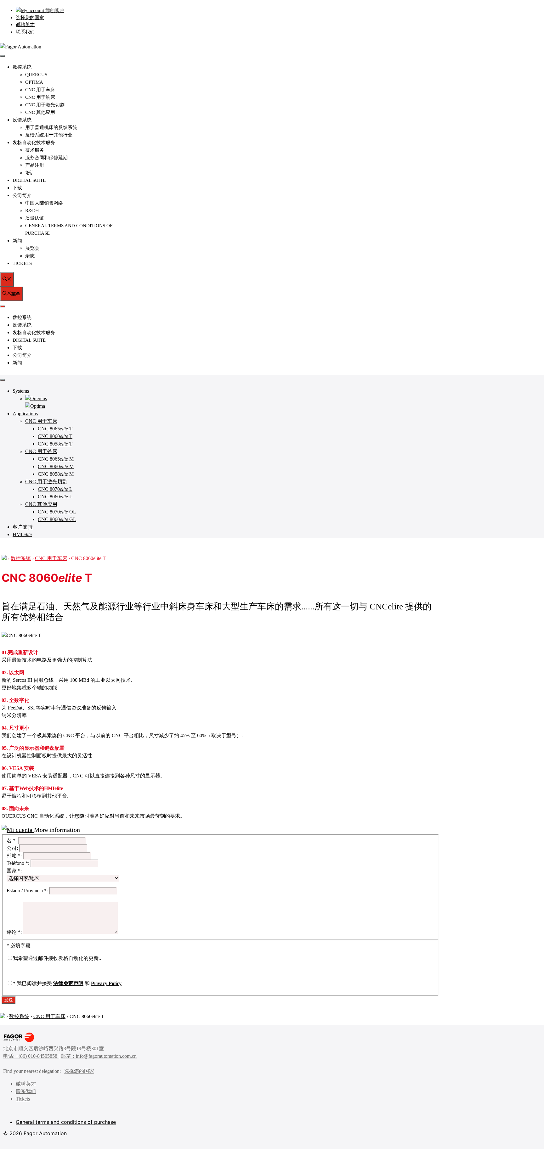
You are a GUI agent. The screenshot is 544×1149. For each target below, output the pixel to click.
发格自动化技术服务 (34, 142)
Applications (25, 413)
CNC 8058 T (55, 443)
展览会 (32, 248)
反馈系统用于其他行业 (48, 134)
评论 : (14, 932)
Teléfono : (18, 863)
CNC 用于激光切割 (45, 104)
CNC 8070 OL (57, 511)
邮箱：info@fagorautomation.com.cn (99, 1056)
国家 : (14, 870)
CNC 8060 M (56, 466)
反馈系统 (22, 119)
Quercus (36, 74)
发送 (8, 999)
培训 (30, 172)
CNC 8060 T (55, 436)
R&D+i (32, 210)
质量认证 (34, 218)
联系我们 (25, 31)
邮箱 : (14, 855)
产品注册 (34, 165)
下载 (17, 187)
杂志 (30, 255)
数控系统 (22, 67)
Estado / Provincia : (27, 890)
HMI (22, 534)
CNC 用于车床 (40, 89)
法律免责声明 (68, 983)
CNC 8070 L (55, 489)
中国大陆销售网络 (44, 202)
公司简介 (22, 195)
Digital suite (29, 180)
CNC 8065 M (56, 459)
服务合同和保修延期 (46, 157)
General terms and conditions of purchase (66, 1122)
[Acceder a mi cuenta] (18, 829)
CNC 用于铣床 (40, 97)
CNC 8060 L (55, 496)
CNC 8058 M (56, 474)
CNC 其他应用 (40, 112)
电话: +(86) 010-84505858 (31, 1056)
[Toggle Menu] (2, 380)
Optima (34, 82)
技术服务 (34, 150)
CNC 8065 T (55, 428)
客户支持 (23, 527)
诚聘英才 (25, 24)
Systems (21, 391)
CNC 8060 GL (57, 519)
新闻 (17, 240)
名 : (12, 840)
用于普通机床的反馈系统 (51, 127)
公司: (12, 848)
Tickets (22, 263)
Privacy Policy (106, 983)
